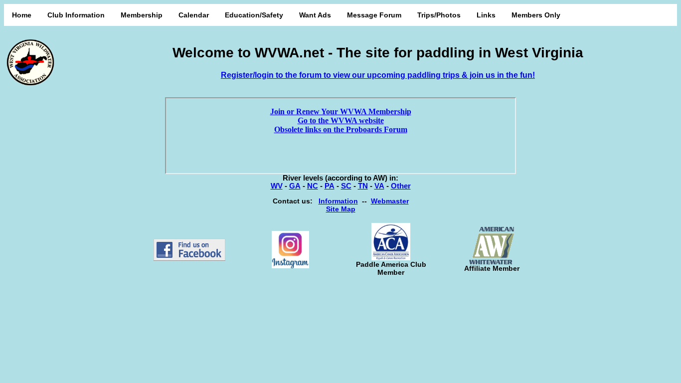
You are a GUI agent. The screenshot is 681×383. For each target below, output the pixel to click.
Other (401, 186)
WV (277, 186)
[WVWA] (189, 258)
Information (338, 201)
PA (330, 186)
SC (346, 186)
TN (363, 186)
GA (295, 186)
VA (379, 186)
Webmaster (390, 201)
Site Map (340, 209)
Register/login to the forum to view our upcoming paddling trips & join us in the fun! (378, 74)
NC (312, 186)
